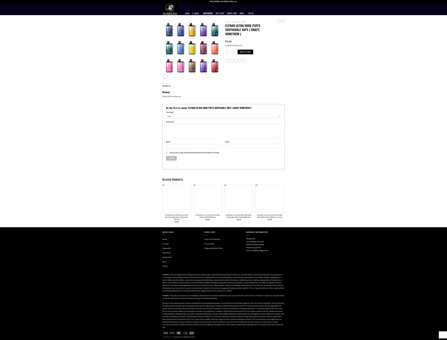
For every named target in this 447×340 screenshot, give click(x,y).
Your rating (170, 112)
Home (187, 13)
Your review (170, 122)
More (242, 13)
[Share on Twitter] (232, 60)
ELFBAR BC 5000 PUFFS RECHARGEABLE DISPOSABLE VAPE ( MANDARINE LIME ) (238, 216)
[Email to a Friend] (236, 60)
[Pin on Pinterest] (240, 60)
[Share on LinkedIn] (244, 60)
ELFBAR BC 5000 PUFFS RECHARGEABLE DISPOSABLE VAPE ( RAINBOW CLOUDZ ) (269, 216)
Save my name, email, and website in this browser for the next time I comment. (194, 153)
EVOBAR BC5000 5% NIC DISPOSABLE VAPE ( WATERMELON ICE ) (208, 216)
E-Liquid (195, 13)
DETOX (250, 13)
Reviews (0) (166, 86)
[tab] (166, 86)
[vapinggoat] (172, 9)
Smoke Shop (232, 13)
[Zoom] (165, 76)
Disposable (208, 13)
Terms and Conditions (212, 239)
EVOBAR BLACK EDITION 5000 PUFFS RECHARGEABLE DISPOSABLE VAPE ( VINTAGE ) (176, 217)
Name (168, 142)
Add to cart (245, 52)
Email (227, 142)
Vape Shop (220, 13)
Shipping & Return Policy (213, 248)
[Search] (264, 9)
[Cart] (283, 9)
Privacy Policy (209, 244)
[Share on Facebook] (227, 60)
